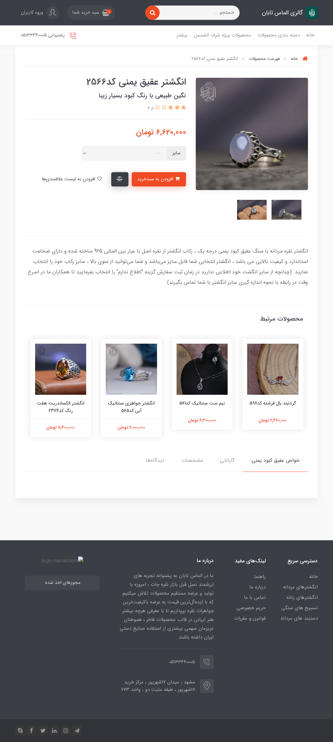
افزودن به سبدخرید (156, 179)
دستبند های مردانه (299, 618)
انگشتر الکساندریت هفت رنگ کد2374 (61, 407)
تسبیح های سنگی (299, 608)
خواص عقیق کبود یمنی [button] (275, 460)
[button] (91, 13)
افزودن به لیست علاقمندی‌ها (69, 179)
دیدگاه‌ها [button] (155, 460)
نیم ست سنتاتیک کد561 (202, 403)
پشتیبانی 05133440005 (43, 35)
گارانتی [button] (227, 460)
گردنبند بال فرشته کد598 (272, 403)
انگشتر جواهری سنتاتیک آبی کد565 (131, 407)
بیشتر (182, 35)
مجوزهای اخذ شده (62, 582)
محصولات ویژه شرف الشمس (222, 35)
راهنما (260, 577)
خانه (310, 35)
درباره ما (257, 587)
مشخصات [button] (192, 460)
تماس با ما (255, 597)
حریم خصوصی (251, 608)
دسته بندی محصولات (278, 35)
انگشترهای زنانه (302, 597)
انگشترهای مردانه (300, 587)
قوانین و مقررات (250, 618)
